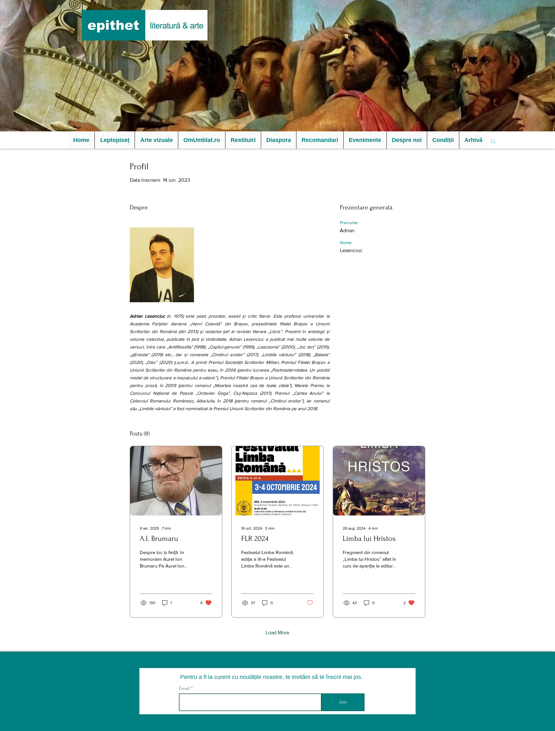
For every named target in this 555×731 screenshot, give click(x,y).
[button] (114, 140)
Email (185, 688)
